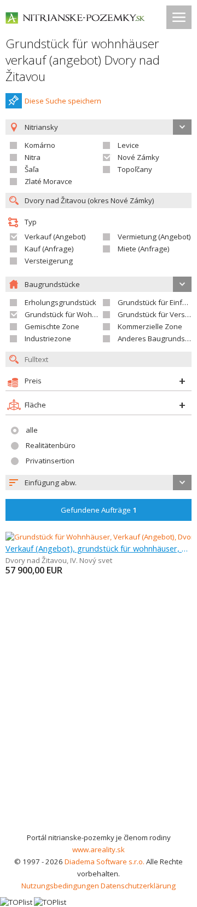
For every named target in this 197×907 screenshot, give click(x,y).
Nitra (32, 157)
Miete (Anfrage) (144, 249)
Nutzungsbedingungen (60, 886)
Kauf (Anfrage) (49, 249)
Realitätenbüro (51, 445)
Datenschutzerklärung (138, 886)
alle (32, 430)
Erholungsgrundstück (60, 302)
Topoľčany (135, 169)
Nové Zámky (138, 157)
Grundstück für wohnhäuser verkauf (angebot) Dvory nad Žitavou (82, 60)
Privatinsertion (50, 461)
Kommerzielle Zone (150, 326)
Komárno (40, 145)
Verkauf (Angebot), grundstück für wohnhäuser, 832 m (98, 548)
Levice (128, 145)
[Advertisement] (98, 727)
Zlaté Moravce (48, 181)
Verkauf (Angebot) (55, 237)
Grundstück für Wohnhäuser (72, 314)
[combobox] (98, 482)
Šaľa (32, 169)
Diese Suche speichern (63, 101)
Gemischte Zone (52, 326)
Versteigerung (49, 261)
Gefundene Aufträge (99, 510)
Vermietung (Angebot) (154, 237)
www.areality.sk (98, 849)
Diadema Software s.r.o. (104, 861)
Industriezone (48, 338)
